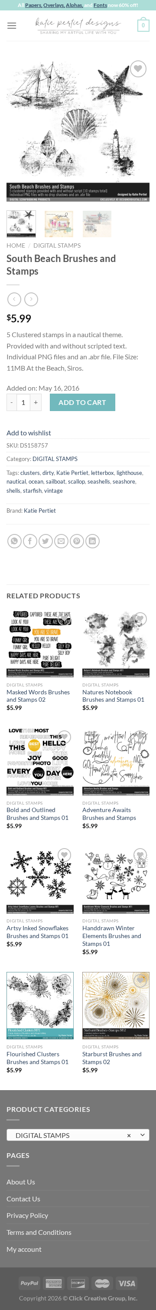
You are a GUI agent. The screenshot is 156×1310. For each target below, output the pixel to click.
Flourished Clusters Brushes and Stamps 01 (37, 1058)
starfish (32, 490)
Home (15, 245)
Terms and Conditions (39, 1232)
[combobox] (78, 1135)
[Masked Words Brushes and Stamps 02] (40, 643)
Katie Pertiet (72, 472)
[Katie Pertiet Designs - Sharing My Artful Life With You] (78, 26)
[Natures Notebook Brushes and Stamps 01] (116, 643)
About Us (20, 1181)
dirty (48, 472)
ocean (36, 481)
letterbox (102, 472)
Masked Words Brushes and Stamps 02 (38, 696)
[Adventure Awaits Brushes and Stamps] (116, 762)
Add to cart (82, 402)
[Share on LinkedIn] (92, 541)
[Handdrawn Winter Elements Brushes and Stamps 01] (116, 879)
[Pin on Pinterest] (77, 541)
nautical (16, 481)
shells (13, 490)
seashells (99, 481)
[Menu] (11, 25)
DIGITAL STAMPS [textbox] (73, 1135)
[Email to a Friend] (61, 541)
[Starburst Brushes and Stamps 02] (116, 1005)
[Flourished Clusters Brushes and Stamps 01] (40, 1005)
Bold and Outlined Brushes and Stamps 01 (37, 813)
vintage (53, 490)
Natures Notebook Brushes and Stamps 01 (113, 696)
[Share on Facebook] (30, 541)
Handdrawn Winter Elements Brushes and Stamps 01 (111, 936)
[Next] (135, 130)
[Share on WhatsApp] (14, 541)
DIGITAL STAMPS (57, 245)
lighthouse (129, 472)
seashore (124, 481)
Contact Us (23, 1198)
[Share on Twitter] (46, 541)
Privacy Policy (27, 1215)
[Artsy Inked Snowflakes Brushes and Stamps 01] (40, 879)
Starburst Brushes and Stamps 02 (112, 1058)
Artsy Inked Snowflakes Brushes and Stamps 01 (37, 932)
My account (24, 1249)
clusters (30, 472)
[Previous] (20, 130)
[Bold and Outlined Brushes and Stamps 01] (40, 762)
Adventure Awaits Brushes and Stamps (109, 813)
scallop (76, 481)
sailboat (55, 481)
